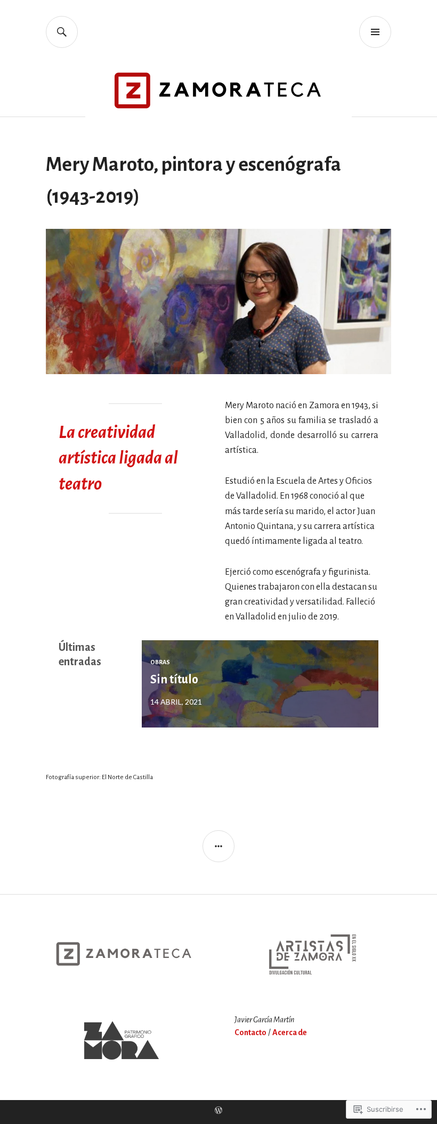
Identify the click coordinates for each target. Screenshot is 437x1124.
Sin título (174, 679)
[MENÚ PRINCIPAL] (375, 32)
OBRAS (160, 662)
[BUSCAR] (62, 32)
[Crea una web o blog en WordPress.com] (218, 1111)
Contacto (250, 1032)
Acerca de (289, 1032)
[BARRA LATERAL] (218, 846)
